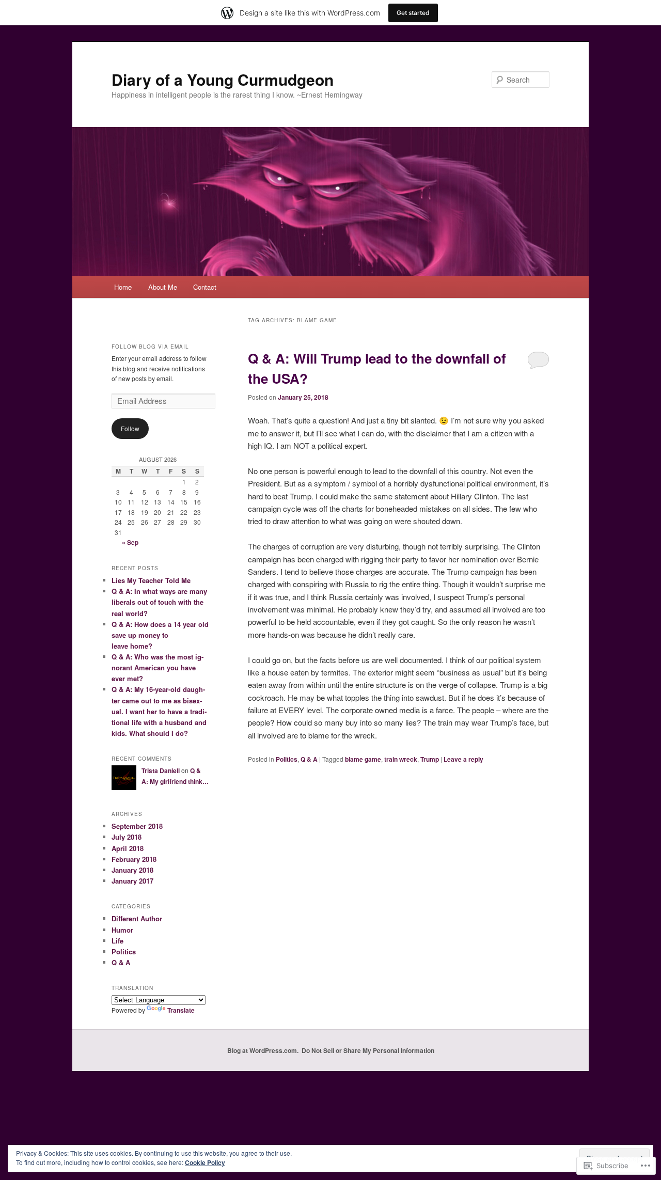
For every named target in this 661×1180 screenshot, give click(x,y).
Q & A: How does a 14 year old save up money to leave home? (160, 635)
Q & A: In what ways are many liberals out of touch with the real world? (159, 602)
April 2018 (128, 848)
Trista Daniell (160, 770)
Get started (413, 13)
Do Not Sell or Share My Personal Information (368, 1050)
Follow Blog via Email (150, 346)
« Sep (130, 542)
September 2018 (137, 826)
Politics (286, 759)
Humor (122, 930)
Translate (181, 1010)
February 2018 (134, 859)
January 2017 (132, 881)
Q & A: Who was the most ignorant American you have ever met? (157, 667)
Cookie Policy (205, 1162)
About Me (162, 287)
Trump (429, 759)
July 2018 (126, 837)
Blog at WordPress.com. (262, 1050)
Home (123, 287)
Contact (204, 287)
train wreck (400, 759)
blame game (363, 759)
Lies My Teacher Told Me (151, 580)
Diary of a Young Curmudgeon (223, 79)
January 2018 (132, 870)
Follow (130, 428)
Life (117, 941)
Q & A (309, 759)
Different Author (137, 918)
